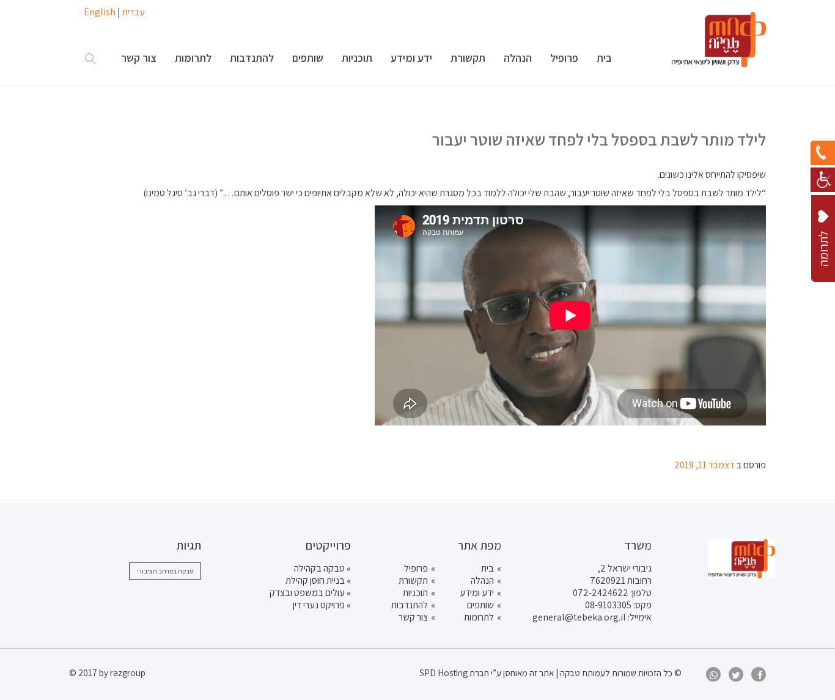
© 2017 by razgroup (107, 673)
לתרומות (479, 617)
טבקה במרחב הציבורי (165, 571)
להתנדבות (409, 605)
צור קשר (413, 617)
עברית (133, 12)
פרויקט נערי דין (319, 605)
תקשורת (413, 580)
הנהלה (482, 580)
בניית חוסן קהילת (315, 580)
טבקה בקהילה (319, 568)
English (100, 12)
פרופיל (416, 568)
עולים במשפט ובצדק (307, 592)
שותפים (480, 605)
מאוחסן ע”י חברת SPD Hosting (474, 673)
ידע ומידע (477, 592)
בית (487, 568)
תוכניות (415, 592)
